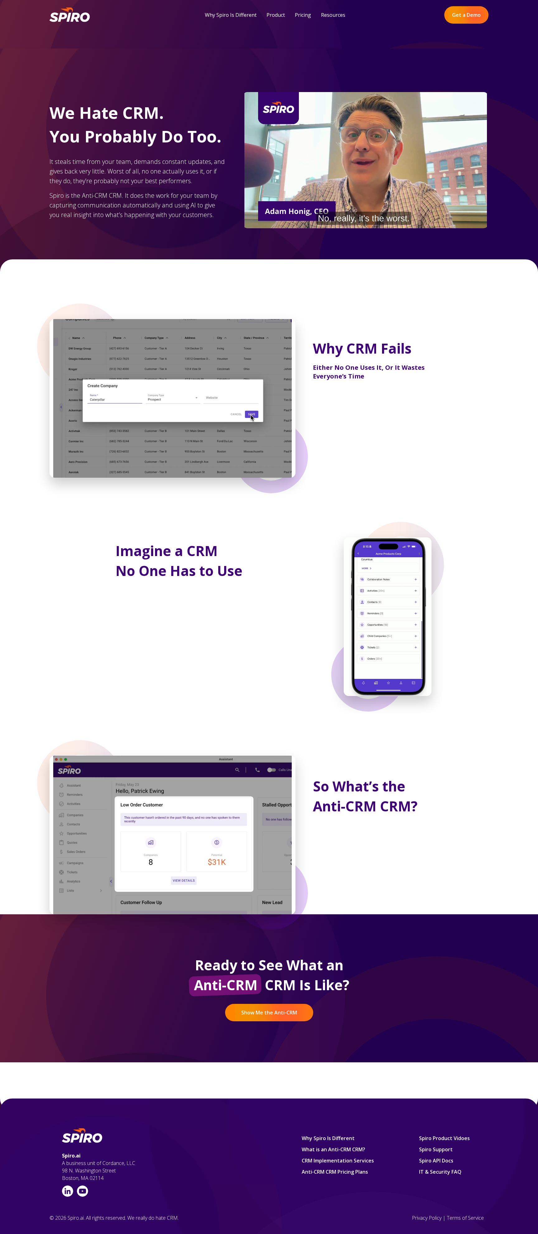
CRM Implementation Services (338, 1160)
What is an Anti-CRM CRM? (333, 1149)
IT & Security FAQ (440, 1171)
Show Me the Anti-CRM (269, 1012)
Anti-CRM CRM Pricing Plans (335, 1171)
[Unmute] (457, 223)
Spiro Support (436, 1149)
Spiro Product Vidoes (444, 1138)
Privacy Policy (426, 1217)
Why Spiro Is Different (231, 15)
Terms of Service (465, 1217)
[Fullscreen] (482, 223)
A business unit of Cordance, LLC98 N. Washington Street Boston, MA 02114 (98, 1170)
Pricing (303, 15)
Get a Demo (466, 15)
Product (276, 15)
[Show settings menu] (470, 223)
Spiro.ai (71, 1155)
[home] (70, 15)
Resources (333, 15)
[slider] (353, 223)
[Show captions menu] (445, 223)
